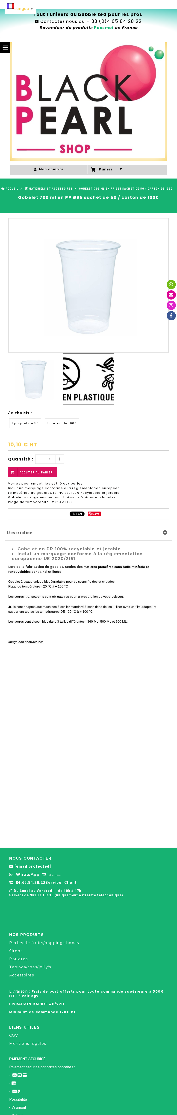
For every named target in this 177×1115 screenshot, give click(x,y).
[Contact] (171, 295)
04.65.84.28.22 (30, 882)
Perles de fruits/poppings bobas (44, 943)
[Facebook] (171, 315)
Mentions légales (27, 1043)
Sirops (16, 951)
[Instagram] (171, 305)
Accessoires (21, 975)
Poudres (18, 959)
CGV (13, 1035)
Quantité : (20, 459)
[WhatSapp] (171, 284)
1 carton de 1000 (62, 423)
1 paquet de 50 (25, 423)
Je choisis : (20, 412)
